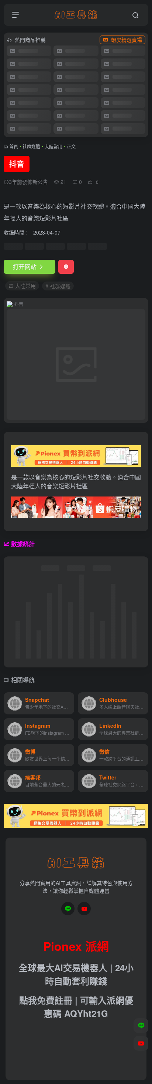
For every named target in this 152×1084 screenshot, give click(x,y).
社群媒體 (31, 146)
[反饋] (66, 267)
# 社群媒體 (57, 286)
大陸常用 (53, 146)
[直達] (70, 703)
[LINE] (68, 908)
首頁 (13, 146)
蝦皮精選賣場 (126, 39)
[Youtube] (84, 908)
